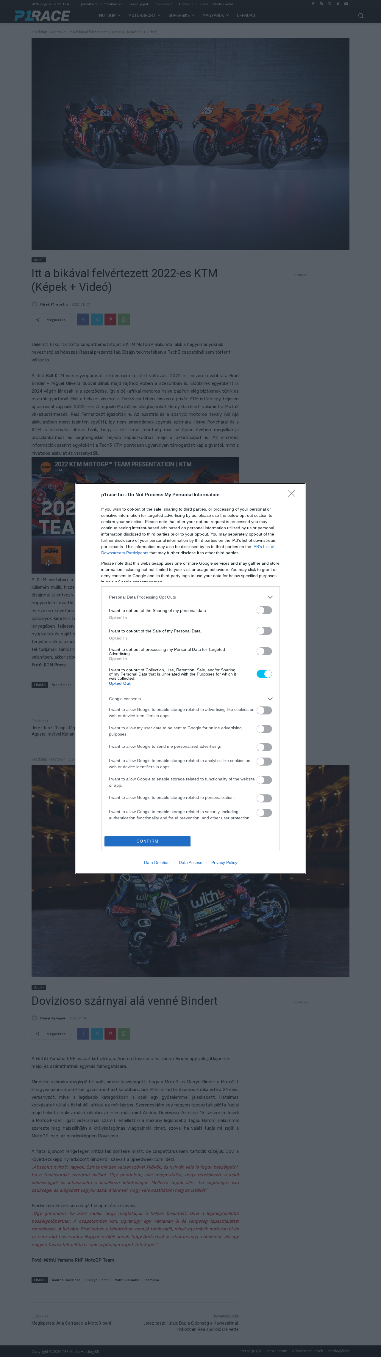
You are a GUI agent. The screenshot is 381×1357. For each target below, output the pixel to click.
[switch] (264, 610)
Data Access (190, 862)
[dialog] (190, 679)
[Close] (293, 495)
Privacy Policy (224, 862)
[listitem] (190, 597)
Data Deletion (157, 862)
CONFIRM (148, 841)
